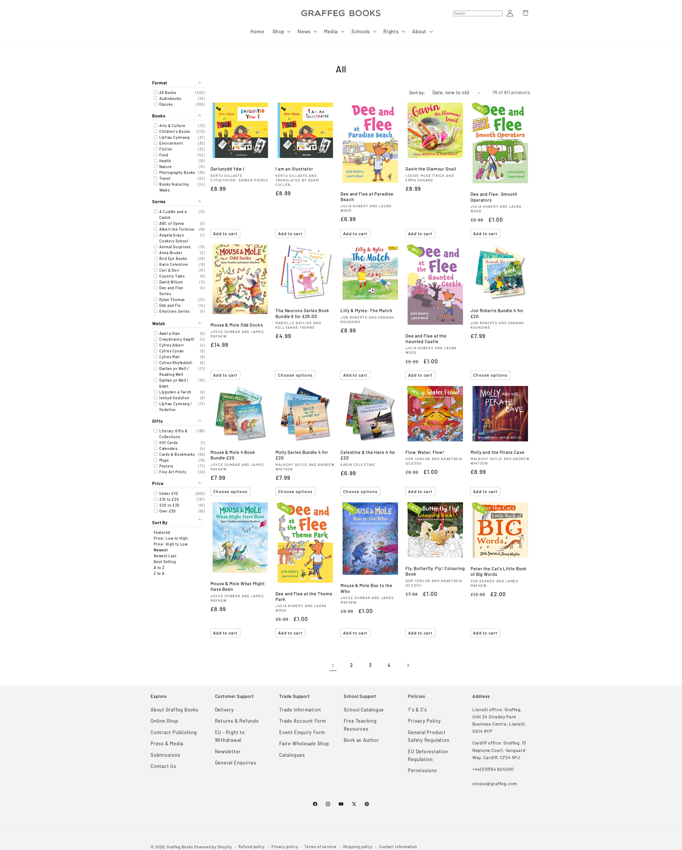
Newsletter (228, 751)
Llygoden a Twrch (174, 392)
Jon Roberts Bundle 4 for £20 (496, 313)
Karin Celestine (173, 264)
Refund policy (251, 846)
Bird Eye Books (172, 258)
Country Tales (171, 276)
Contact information (398, 846)
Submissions (165, 755)
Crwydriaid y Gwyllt (176, 339)
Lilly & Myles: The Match (366, 310)
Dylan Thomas (171, 299)
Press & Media (167, 743)
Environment (170, 143)
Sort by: (417, 92)
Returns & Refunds (237, 721)
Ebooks (165, 104)
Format (159, 82)
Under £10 (168, 493)
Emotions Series (174, 311)
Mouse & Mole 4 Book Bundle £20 (232, 454)
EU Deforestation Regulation (428, 755)
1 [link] (333, 665)
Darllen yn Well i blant (173, 383)
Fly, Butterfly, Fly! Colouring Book (435, 571)
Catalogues (292, 755)
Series (159, 201)
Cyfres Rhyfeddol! (175, 363)
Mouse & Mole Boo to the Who (366, 588)
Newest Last (165, 556)
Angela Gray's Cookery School (173, 238)
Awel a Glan (169, 333)
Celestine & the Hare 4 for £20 (367, 454)
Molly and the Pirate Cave (497, 452)
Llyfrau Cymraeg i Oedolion (175, 407)
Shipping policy (357, 846)
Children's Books (174, 131)
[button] (281, 31)
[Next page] (407, 665)
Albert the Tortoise (176, 229)
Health (164, 161)
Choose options (295, 374)
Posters (165, 466)
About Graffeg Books (174, 710)
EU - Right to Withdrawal (230, 736)
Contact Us (163, 766)
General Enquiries (235, 763)
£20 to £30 (169, 505)
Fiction (165, 149)
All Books (167, 92)
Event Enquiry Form (302, 732)
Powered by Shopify (213, 847)
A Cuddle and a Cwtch (172, 214)
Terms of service (320, 846)
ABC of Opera (171, 223)
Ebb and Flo (169, 305)
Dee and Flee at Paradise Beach (366, 196)
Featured (162, 532)
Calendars (168, 448)
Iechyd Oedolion (173, 398)
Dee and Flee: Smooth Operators (493, 196)
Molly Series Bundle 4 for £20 (301, 454)
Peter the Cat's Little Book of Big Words (498, 571)
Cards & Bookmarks (176, 454)
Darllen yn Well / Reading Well (173, 372)
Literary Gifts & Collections (173, 434)
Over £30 (167, 511)
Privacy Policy (424, 721)
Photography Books (176, 172)
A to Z (159, 567)
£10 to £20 (168, 499)
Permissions (422, 770)
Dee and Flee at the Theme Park (303, 596)
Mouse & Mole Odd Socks (236, 324)
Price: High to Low (171, 544)
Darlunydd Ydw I (227, 168)
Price (158, 483)
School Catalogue (364, 710)
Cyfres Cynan (171, 351)
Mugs (163, 460)
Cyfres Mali (169, 357)
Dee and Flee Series (170, 291)
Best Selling (165, 561)
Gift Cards (168, 443)
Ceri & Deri (168, 270)
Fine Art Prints (172, 472)
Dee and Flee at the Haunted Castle (425, 338)
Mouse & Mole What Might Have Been (237, 586)
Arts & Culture (171, 126)
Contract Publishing (174, 732)
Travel (164, 178)
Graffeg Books (180, 847)
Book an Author (361, 740)
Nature (165, 167)
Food (163, 155)
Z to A (159, 573)
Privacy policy (284, 846)
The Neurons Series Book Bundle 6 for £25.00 (302, 313)
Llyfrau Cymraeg (173, 137)
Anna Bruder (170, 252)
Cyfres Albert (171, 345)
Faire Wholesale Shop (304, 743)
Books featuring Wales (173, 187)
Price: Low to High (171, 538)
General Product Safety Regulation (428, 736)
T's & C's (417, 710)
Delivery (224, 710)
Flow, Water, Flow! (424, 452)
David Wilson (170, 282)
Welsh (158, 323)
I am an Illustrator (294, 168)
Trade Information (300, 710)
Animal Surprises (174, 247)
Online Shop (164, 721)
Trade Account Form (302, 721)
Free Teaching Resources (360, 724)
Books (158, 115)
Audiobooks (169, 98)
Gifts (157, 421)
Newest (161, 550)
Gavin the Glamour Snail (430, 168)
